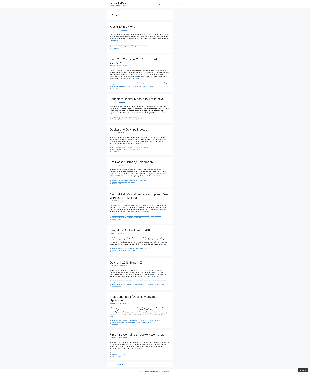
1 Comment (115, 88)
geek (133, 45)
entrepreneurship (126, 45)
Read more (114, 41)
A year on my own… (123, 26)
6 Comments (115, 48)
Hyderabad (125, 320)
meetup (135, 46)
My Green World (167, 4)
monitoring (148, 248)
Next (120, 364)
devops (120, 83)
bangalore (114, 45)
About (195, 4)
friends (130, 284)
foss (132, 119)
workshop (145, 45)
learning (146, 83)
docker (119, 45)
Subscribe (303, 370)
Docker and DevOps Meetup (128, 129)
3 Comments (115, 151)
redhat (154, 284)
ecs (117, 320)
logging (137, 248)
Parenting (157, 4)
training (140, 45)
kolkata (131, 216)
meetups (134, 117)
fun (123, 182)
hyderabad (125, 322)
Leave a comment (116, 183)
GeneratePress (166, 371)
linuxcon (131, 86)
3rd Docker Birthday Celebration (131, 162)
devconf (114, 284)
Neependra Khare (118, 3)
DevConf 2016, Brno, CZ (126, 262)
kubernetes (140, 83)
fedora (128, 119)
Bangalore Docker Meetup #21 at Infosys (137, 99)
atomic (113, 119)
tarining (146, 320)
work (139, 46)
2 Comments (115, 252)
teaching (160, 83)
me (131, 46)
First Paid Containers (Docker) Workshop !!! (138, 334)
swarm (155, 83)
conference (115, 83)
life (126, 46)
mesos (151, 83)
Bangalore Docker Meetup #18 (130, 230)
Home (149, 4)
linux (136, 45)
